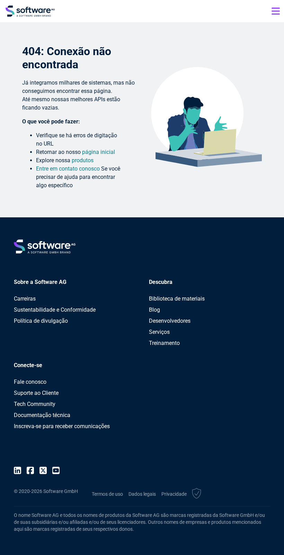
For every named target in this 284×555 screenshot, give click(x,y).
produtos (83, 160)
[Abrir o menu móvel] (275, 11)
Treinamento (164, 343)
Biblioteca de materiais (177, 298)
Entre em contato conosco (68, 168)
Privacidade (174, 494)
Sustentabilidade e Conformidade (55, 309)
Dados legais (142, 494)
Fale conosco (30, 382)
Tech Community (34, 404)
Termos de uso (107, 494)
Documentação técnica (42, 415)
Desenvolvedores (169, 321)
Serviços (159, 332)
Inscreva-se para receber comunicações (62, 426)
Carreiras (25, 298)
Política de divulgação (41, 321)
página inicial (98, 152)
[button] (196, 494)
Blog (154, 309)
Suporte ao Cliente (36, 393)
